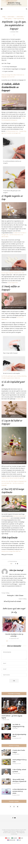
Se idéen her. (19, 399)
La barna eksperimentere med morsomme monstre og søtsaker (19, 791)
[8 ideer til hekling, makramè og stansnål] (6, 772)
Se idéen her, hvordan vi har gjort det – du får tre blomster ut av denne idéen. (14, 234)
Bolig (3, 16)
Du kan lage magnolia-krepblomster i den (13, 273)
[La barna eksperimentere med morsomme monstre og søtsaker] (6, 791)
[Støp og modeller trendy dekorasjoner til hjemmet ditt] (6, 782)
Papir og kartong (19, 18)
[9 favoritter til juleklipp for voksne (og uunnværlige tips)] (14, 624)
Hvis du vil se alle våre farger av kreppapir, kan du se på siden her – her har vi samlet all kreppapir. (14, 483)
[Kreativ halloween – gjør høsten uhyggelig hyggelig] (14, 705)
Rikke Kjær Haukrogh (16, 570)
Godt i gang (7, 18)
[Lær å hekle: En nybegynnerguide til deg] (6, 727)
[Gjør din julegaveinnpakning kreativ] (6, 737)
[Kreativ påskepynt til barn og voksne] (6, 762)
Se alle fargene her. (12, 282)
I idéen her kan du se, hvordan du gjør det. (13, 478)
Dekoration (20, 16)
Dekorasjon (10, 16)
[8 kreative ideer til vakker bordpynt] (6, 752)
